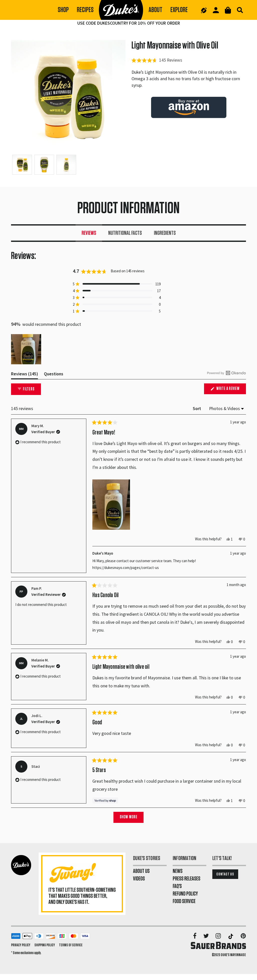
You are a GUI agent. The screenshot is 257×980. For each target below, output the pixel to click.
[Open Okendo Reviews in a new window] (226, 372)
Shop (63, 10)
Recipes (85, 10)
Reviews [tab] (24, 375)
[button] (157, 60)
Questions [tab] (53, 375)
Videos (139, 879)
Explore (179, 10)
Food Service (184, 901)
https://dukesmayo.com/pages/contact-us (125, 567)
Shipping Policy (44, 945)
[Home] (121, 10)
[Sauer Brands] (218, 945)
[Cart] (228, 10)
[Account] (216, 10)
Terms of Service (71, 945)
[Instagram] (219, 936)
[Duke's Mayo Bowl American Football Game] (204, 10)
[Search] (240, 10)
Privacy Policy (20, 945)
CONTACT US (225, 874)
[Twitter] (206, 936)
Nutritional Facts (125, 233)
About (155, 10)
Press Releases (186, 879)
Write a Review (231, 390)
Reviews (89, 233)
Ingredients (165, 233)
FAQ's (177, 886)
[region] (26, 349)
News (177, 871)
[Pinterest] (243, 936)
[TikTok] (231, 936)
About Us (141, 871)
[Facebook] (195, 936)
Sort (197, 408)
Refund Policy (185, 894)
